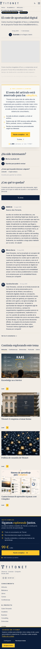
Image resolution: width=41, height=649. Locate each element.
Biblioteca (4, 590)
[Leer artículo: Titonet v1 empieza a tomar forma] (20, 404)
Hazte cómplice (19, 134)
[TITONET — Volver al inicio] (10, 3)
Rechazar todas (20, 640)
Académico (11, 7)
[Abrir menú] (39, 3)
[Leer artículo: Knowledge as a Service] (20, 366)
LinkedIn (4, 171)
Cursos (3, 597)
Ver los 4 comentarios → (9, 336)
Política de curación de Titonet (14, 458)
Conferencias (5, 600)
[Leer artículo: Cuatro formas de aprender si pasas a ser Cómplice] (20, 482)
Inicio (3, 7)
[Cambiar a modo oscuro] (34, 3)
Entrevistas (4, 621)
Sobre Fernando (6, 608)
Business (4, 615)
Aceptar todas (8, 645)
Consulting (4, 618)
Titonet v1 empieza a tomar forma (16, 419)
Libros (3, 593)
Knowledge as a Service (11, 380)
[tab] (4, 350)
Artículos (20, 7)
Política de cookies (8, 636)
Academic (4, 612)
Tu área (19, 139)
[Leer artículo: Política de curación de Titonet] (20, 443)
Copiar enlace (13, 171)
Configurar (7, 640)
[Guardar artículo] (10, 34)
